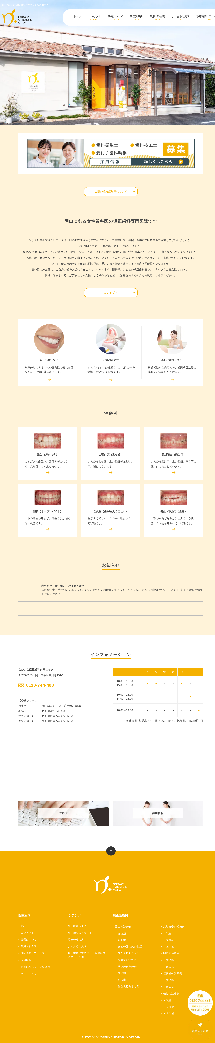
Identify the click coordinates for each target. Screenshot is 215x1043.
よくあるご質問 (180, 18)
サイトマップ (29, 973)
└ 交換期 (120, 933)
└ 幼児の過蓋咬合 (126, 966)
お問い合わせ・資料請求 (35, 967)
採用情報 (26, 960)
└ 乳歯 (167, 933)
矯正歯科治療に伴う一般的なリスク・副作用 (86, 955)
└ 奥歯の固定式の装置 (128, 946)
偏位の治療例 (171, 993)
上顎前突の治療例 (126, 959)
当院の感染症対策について (111, 191)
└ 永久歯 (120, 940)
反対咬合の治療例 (174, 926)
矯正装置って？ (77, 925)
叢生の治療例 (123, 926)
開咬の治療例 (171, 953)
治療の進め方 (76, 939)
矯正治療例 (136, 18)
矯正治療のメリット (80, 932)
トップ (77, 18)
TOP (23, 925)
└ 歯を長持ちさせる (127, 953)
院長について (115, 18)
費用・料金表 (157, 18)
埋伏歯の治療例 (172, 973)
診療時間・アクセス (33, 953)
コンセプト (94, 18)
